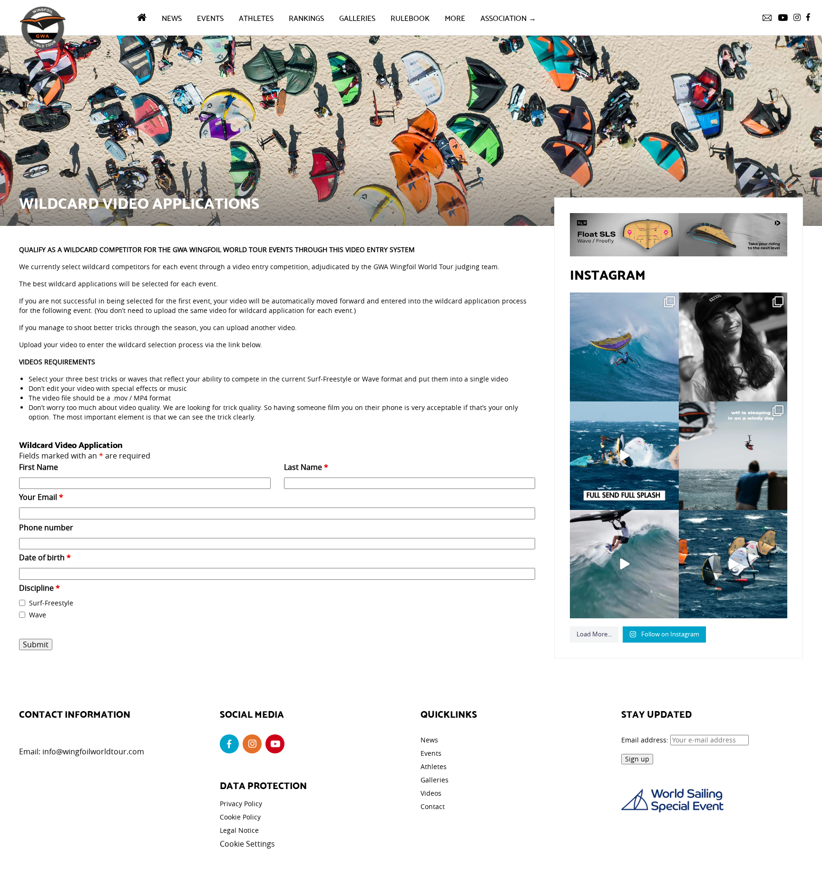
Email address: (645, 739)
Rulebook (410, 17)
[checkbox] (22, 603)
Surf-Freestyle (51, 602)
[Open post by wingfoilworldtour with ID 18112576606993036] (624, 564)
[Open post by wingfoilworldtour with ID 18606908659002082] (624, 455)
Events (210, 17)
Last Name (306, 467)
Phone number (46, 527)
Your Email (41, 497)
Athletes (256, 17)
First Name (38, 467)
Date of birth (45, 557)
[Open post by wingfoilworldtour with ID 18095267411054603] (733, 564)
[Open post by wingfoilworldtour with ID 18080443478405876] (733, 455)
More (455, 17)
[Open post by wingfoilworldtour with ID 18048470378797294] (733, 347)
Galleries (357, 17)
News (172, 17)
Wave (37, 614)
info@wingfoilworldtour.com (93, 751)
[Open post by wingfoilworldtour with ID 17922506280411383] (624, 347)
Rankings (306, 17)
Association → (508, 17)
